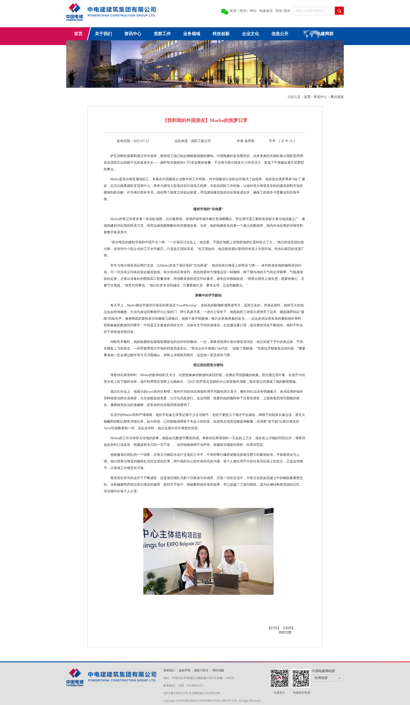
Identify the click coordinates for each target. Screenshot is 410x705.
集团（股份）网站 (243, 11)
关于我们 (103, 33)
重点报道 (337, 97)
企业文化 (250, 33)
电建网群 (325, 33)
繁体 (287, 11)
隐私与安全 (201, 670)
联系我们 (169, 670)
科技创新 (221, 33)
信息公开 (280, 33)
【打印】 (274, 628)
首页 (78, 33)
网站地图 (218, 670)
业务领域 (191, 33)
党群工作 (162, 33)
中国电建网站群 (323, 671)
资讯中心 (132, 33)
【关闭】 (288, 628)
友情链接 (321, 678)
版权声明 (184, 670)
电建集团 (266, 11)
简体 (278, 11)
